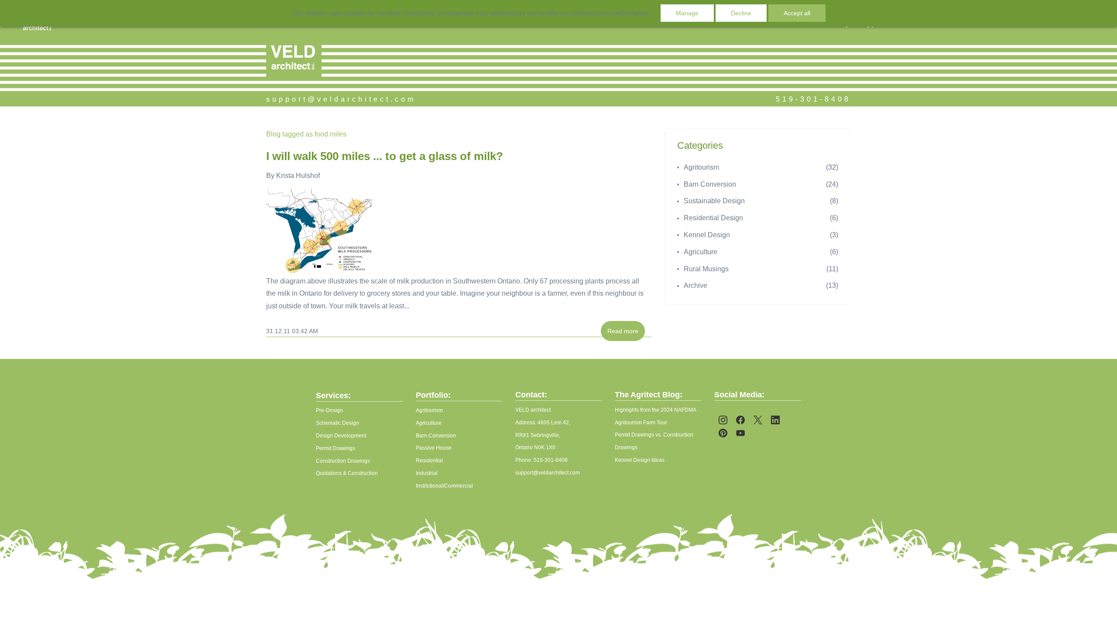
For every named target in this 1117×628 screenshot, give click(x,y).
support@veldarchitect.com (341, 99)
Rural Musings (706, 269)
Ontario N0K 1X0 (535, 447)
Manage (687, 13)
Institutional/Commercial (444, 486)
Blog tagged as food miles (306, 134)
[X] (757, 420)
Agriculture (700, 252)
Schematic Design (337, 423)
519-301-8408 (813, 99)
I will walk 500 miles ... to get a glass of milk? (384, 156)
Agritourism (701, 167)
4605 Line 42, (554, 423)
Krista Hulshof (298, 175)
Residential (429, 460)
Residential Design (713, 218)
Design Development (341, 436)
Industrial (427, 473)
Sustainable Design (714, 201)
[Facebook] (740, 420)
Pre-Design (329, 410)
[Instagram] (723, 420)
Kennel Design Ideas (640, 460)
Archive (695, 285)
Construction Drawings (343, 461)
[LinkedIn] (775, 420)
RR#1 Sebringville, (537, 435)
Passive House (434, 448)
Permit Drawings (335, 448)
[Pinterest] (723, 433)
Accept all (797, 13)
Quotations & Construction (347, 473)
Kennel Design (707, 235)
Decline (741, 13)
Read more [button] (622, 331)
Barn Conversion (710, 184)
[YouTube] (740, 433)
